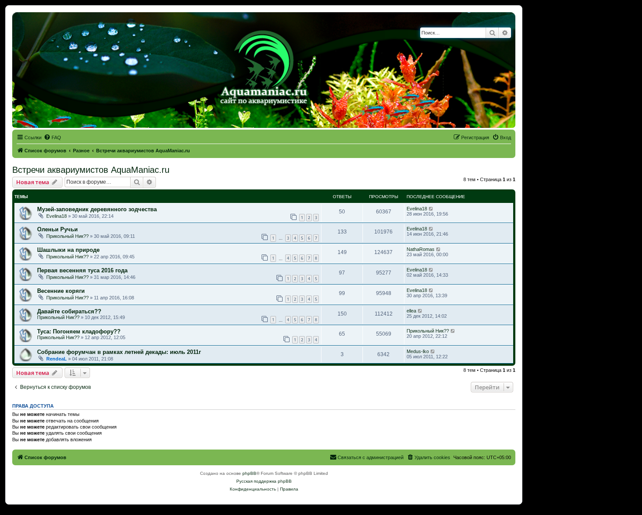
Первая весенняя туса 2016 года (82, 270)
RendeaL (56, 358)
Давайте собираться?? (69, 311)
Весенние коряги (61, 291)
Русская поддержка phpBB (264, 481)
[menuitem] (52, 137)
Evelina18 (56, 216)
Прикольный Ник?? (67, 236)
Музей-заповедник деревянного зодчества (97, 209)
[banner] (263, 70)
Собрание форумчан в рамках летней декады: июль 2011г (119, 352)
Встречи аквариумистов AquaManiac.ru (90, 170)
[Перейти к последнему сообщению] (431, 208)
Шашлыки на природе (68, 250)
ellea (411, 310)
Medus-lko (418, 351)
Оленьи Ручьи (57, 229)
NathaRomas (421, 249)
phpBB (249, 473)
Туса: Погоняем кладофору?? (79, 331)
